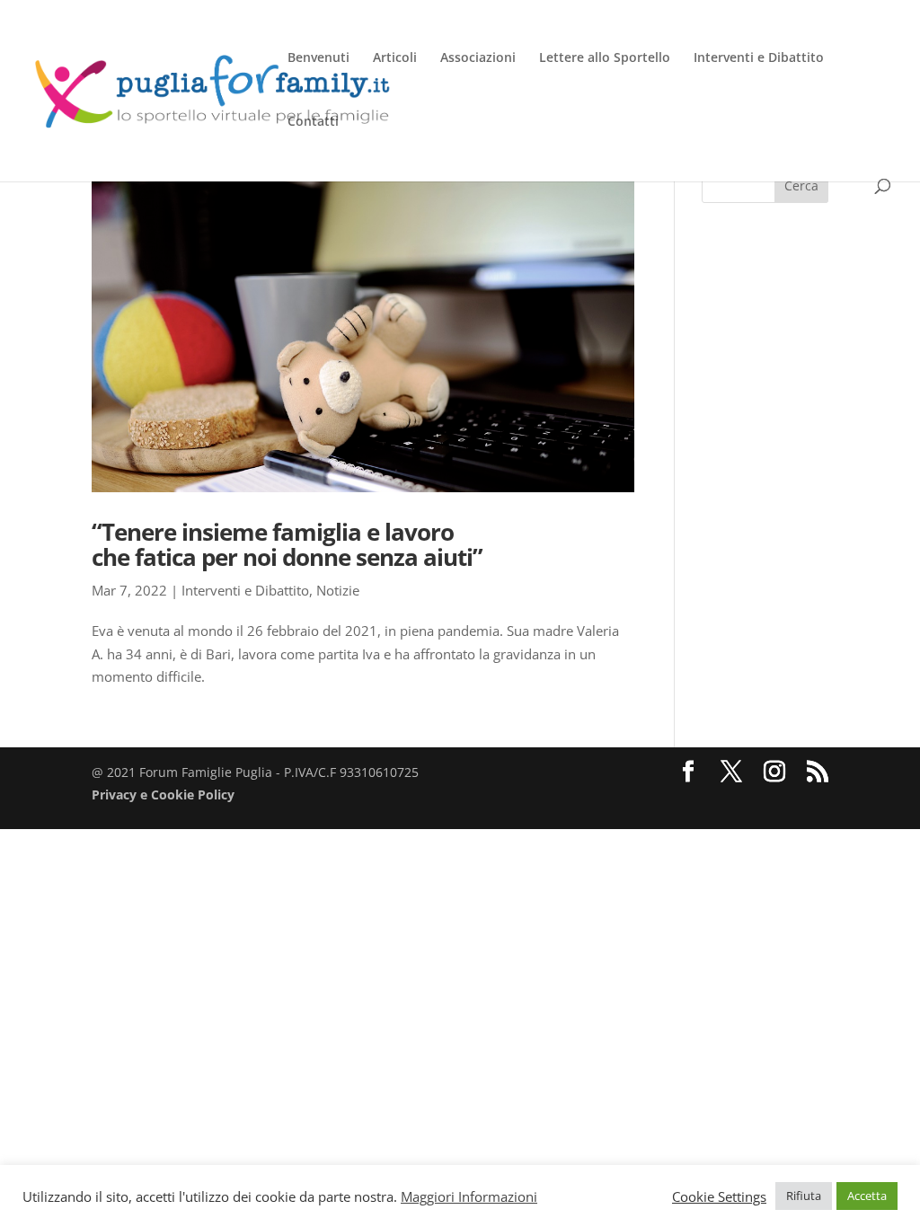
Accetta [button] (867, 1195)
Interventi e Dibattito (759, 58)
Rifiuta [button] (803, 1195)
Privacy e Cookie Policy (163, 794)
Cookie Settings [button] (719, 1196)
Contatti (313, 122)
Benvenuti (318, 58)
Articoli (395, 58)
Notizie (337, 590)
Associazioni (478, 58)
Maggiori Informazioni (469, 1196)
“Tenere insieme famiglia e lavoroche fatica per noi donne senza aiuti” (287, 545)
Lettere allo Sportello (604, 58)
